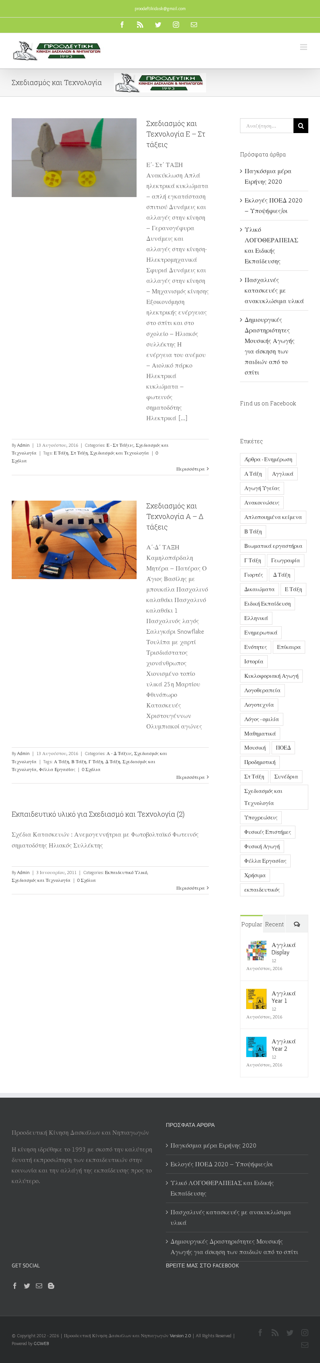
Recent (274, 924)
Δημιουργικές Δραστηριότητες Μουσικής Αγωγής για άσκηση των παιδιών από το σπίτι (235, 1247)
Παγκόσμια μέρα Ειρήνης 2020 (213, 1145)
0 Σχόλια (91, 769)
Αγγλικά (282, 473)
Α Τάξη (61, 761)
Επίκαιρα (289, 646)
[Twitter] (27, 1286)
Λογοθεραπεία (262, 690)
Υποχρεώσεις (260, 817)
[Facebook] (15, 1286)
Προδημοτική (260, 762)
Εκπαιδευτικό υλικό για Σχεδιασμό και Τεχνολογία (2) (98, 814)
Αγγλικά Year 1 (284, 997)
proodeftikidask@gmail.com (160, 8)
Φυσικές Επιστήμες (267, 831)
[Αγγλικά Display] (256, 945)
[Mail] (39, 1286)
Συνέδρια (286, 776)
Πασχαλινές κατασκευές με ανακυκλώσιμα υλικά (274, 290)
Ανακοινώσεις (261, 502)
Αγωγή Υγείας (262, 488)
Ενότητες (255, 646)
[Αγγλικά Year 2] (256, 1042)
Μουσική (255, 747)
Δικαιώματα (259, 589)
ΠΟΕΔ (283, 747)
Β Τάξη (78, 761)
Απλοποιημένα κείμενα (273, 517)
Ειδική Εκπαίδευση (267, 603)
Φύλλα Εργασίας (57, 769)
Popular (251, 924)
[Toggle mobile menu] (304, 47)
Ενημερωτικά (260, 632)
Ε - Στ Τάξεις (120, 445)
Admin (23, 445)
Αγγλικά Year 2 (284, 1045)
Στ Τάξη (79, 453)
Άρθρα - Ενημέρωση (268, 459)
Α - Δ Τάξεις (119, 753)
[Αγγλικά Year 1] (256, 994)
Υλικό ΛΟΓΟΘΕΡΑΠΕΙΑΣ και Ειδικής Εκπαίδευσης (222, 1188)
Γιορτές (253, 574)
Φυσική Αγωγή (262, 846)
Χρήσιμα (255, 875)
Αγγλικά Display (284, 948)
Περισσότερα (190, 469)
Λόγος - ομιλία (261, 719)
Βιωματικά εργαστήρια (273, 545)
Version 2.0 (180, 1335)
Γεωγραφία (285, 560)
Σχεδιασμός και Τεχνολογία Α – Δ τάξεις (174, 516)
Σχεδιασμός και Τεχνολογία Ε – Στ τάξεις (175, 134)
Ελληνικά (256, 618)
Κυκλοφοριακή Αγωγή (271, 675)
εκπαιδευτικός (262, 889)
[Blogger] (51, 1286)
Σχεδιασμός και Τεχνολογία (119, 453)
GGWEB (41, 1343)
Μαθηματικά (260, 733)
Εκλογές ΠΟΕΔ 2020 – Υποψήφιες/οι (222, 1164)
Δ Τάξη (112, 761)
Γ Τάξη (96, 761)
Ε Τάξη (61, 453)
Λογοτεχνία (259, 704)
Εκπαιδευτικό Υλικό (126, 872)
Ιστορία (253, 661)
